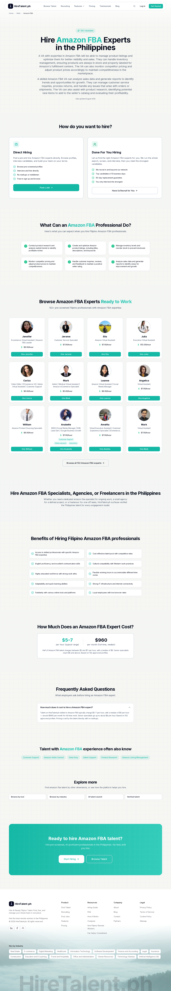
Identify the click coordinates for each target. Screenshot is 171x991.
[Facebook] (17, 928)
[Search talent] (134, 6)
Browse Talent (50, 6)
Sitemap (143, 921)
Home (11, 13)
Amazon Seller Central (54, 757)
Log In (142, 6)
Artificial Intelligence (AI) (149, 957)
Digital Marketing (46, 951)
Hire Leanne (105, 398)
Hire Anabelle (66, 449)
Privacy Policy (146, 907)
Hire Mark (66, 398)
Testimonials (105, 6)
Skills (18, 13)
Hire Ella (105, 354)
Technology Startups (126, 957)
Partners (117, 921)
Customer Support (31, 757)
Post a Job (45, 187)
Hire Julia (144, 354)
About (116, 907)
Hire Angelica (144, 398)
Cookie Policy (145, 916)
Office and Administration (83, 957)
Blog (117, 6)
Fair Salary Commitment (97, 933)
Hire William (27, 449)
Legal (144, 951)
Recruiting (65, 6)
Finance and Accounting (128, 951)
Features (78, 6)
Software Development (104, 951)
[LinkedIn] (11, 928)
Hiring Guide (93, 907)
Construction (16, 957)
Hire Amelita (105, 449)
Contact (117, 916)
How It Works (93, 916)
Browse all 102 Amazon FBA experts (84, 463)
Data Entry (73, 757)
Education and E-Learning (36, 957)
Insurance (155, 951)
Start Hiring (70, 859)
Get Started (156, 6)
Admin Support (89, 757)
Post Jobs (65, 916)
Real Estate (15, 951)
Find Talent (66, 907)
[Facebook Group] (23, 928)
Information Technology (80, 951)
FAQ (89, 912)
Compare (91, 921)
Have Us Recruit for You (123, 190)
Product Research (109, 757)
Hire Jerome (66, 354)
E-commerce (29, 951)
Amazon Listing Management (135, 757)
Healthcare (61, 951)
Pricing (92, 6)
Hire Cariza (27, 398)
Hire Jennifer (27, 354)
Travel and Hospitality (60, 957)
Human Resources (105, 957)
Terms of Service (147, 912)
